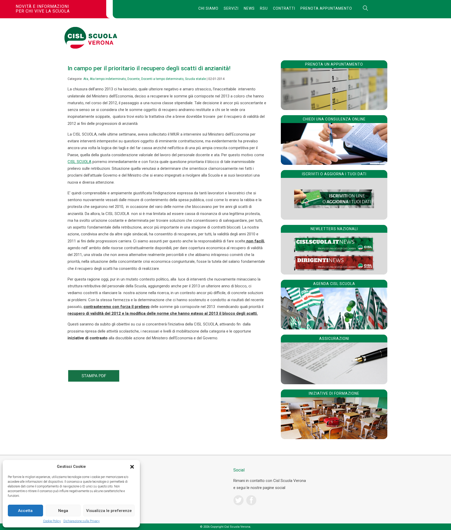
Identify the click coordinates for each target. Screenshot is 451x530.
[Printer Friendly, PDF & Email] (94, 380)
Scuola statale (195, 79)
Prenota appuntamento (326, 8)
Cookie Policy (52, 521)
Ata (85, 79)
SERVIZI (231, 8)
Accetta (25, 510)
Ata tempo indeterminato (108, 79)
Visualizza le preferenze (109, 510)
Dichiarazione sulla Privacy (81, 521)
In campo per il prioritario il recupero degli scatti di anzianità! (149, 68)
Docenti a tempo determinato (162, 79)
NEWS (249, 8)
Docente (133, 79)
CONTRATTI (284, 8)
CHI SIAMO (208, 8)
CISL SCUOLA (79, 161)
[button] (132, 466)
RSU (264, 8)
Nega (63, 510)
